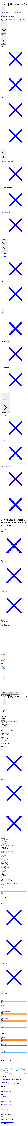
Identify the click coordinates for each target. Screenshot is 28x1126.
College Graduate (8, 187)
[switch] (1, 724)
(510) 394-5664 (4, 1123)
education (3, 150)
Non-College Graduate (9, 161)
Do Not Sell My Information (7, 1109)
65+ (4, 123)
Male (5, 256)
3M (4, 704)
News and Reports (12, 12)
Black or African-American (10, 440)
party (2, 308)
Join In (2, 1099)
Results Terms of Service (6, 1101)
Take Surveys (19, 12)
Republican (6, 341)
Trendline (3, 721)
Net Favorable (9, 721)
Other (5, 491)
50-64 (5, 97)
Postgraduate (7, 212)
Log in (2, 13)
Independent (6, 367)
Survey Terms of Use (6, 1104)
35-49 (5, 72)
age (3, 39)
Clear (5, 699)
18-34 (5, 46)
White (5, 415)
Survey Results (4, 12)
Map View (16, 721)
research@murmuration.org (7, 1122)
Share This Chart (5, 727)
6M (4, 702)
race (5, 403)
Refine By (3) (4, 20)
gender (4, 246)
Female (5, 281)
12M (5, 700)
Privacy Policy (4, 1106)
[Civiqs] (14, 5)
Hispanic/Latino (7, 466)
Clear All (3, 620)
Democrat (6, 315)
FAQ (2, 1094)
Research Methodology (6, 1091)
